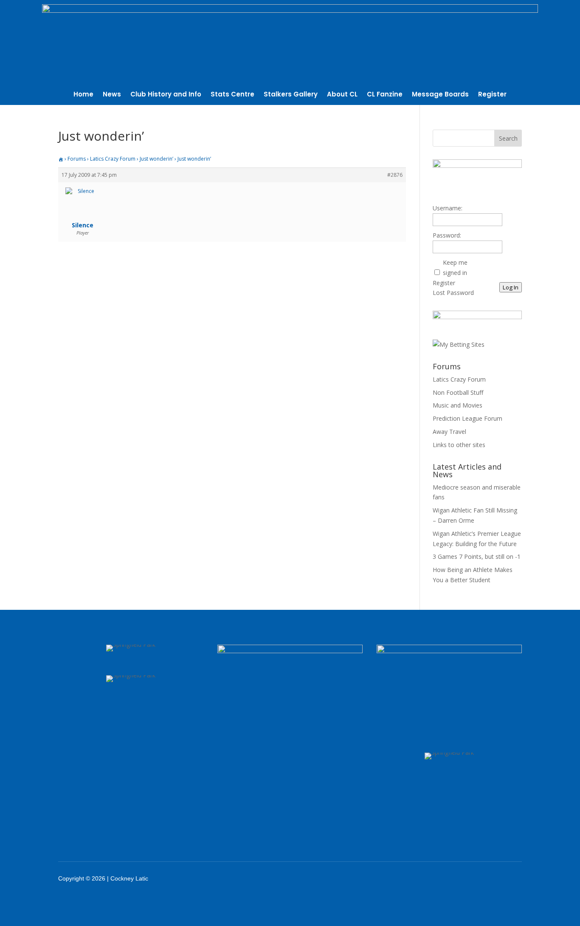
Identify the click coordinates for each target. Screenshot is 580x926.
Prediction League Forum (467, 418)
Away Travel (449, 432)
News (112, 95)
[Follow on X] (460, 878)
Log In (510, 287)
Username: (447, 208)
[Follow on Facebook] (438, 878)
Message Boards (440, 95)
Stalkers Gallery (291, 95)
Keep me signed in (455, 267)
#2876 (395, 174)
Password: (447, 235)
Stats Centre (232, 95)
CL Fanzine (385, 95)
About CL (342, 95)
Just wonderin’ (156, 158)
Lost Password (453, 293)
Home (83, 95)
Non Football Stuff (458, 392)
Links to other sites (459, 445)
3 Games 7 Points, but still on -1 (477, 556)
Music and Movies (457, 405)
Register (492, 95)
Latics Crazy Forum (112, 158)
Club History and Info (165, 95)
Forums (77, 158)
